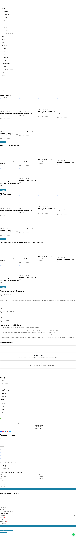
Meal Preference (3, 521)
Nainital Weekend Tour (25, 113)
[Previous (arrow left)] (1, 532)
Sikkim (5, 24)
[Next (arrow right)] (5, 532)
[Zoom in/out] (1, 530)
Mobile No (2, 478)
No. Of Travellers (3, 482)
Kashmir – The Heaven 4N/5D (65, 114)
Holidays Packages (7, 32)
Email (39, 474)
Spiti (4, 20)
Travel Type (2, 509)
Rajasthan (5, 17)
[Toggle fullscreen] (5, 530)
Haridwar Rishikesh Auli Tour (27, 132)
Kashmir (5, 12)
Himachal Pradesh (7, 14)
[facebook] (1, 431)
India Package (4, 9)
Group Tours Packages (6, 27)
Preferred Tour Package (42, 499)
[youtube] (7, 431)
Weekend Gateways (5, 26)
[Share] (8, 530)
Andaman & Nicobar (7, 21)
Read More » (2, 117)
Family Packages (7, 30)
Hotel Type (2, 517)
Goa (4, 15)
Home (3, 6)
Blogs (3, 35)
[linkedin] (5, 431)
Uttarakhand (6, 11)
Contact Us (4, 38)
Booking (3, 39)
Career (3, 36)
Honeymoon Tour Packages (8, 33)
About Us (3, 8)
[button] (38, 41)
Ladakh (5, 18)
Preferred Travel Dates (4, 513)
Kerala (5, 23)
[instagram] (3, 431)
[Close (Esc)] (11, 530)
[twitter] (10, 431)
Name (1, 474)
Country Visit (40, 478)
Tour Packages (4, 29)
